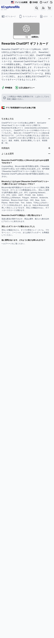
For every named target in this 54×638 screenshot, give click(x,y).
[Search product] (36, 8)
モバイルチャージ (30, 16)
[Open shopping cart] (49, 8)
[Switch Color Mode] (51, 2)
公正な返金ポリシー (27, 88)
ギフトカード (10, 16)
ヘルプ (45, 2)
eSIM (45, 16)
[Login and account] (43, 8)
